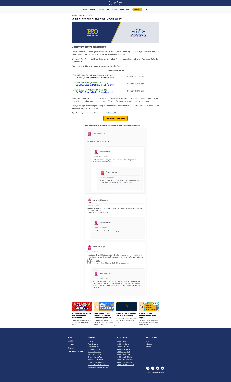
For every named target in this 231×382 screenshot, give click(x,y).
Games (148, 341)
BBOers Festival (151, 337)
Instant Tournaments (94, 354)
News (70, 337)
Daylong (90, 341)
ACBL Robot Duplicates (125, 359)
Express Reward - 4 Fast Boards (98, 365)
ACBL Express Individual (125, 362)
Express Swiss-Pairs (94, 352)
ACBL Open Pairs (123, 344)
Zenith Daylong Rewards (96, 362)
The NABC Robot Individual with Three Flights (147, 315)
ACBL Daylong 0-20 (123, 352)
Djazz (73, 15)
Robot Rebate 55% (94, 349)
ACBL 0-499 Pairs (123, 346)
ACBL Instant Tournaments (125, 365)
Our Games (92, 337)
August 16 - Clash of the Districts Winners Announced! (81, 315)
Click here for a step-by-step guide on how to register (128, 101)
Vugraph (71, 348)
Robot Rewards (93, 344)
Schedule (149, 344)
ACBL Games (122, 337)
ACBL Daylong (122, 341)
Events (70, 341)
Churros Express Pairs (95, 357)
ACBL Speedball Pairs (124, 357)
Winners (148, 346)
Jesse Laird (111, 113)
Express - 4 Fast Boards (95, 359)
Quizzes (71, 344)
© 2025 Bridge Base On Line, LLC (154, 372)
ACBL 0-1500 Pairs (123, 349)
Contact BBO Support (76, 351)
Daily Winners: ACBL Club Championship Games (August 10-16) (103, 315)
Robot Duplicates (93, 346)
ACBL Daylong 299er (124, 354)
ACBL (90, 15)
